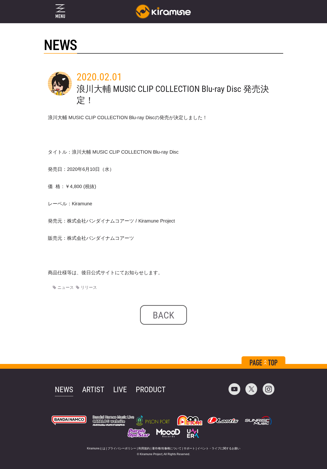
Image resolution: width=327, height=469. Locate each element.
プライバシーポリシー (121, 448)
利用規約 (144, 448)
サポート (189, 448)
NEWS (64, 389)
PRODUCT (151, 389)
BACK (163, 315)
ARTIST (93, 389)
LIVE (120, 389)
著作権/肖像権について (166, 448)
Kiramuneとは (96, 448)
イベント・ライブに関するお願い (218, 448)
